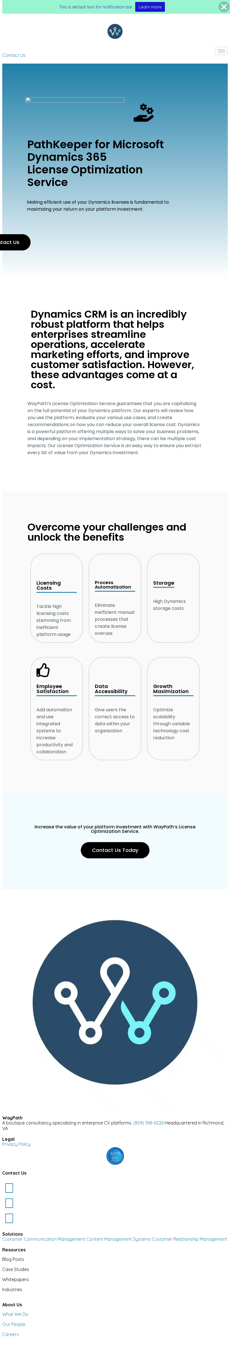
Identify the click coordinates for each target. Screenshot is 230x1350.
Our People (13, 1324)
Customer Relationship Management (189, 1239)
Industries (12, 1289)
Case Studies (15, 1269)
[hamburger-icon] (221, 51)
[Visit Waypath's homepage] (115, 31)
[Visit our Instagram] (9, 1203)
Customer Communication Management (44, 1239)
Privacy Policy (16, 1144)
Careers (10, 1334)
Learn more (150, 7)
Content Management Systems (118, 1239)
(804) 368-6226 (148, 1123)
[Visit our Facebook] (9, 1218)
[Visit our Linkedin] (9, 1188)
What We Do (15, 1314)
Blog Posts (13, 1259)
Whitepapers (15, 1279)
